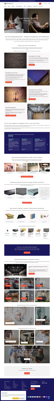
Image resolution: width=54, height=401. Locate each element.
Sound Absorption (6, 386)
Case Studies (24, 385)
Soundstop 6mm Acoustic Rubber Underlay (30, 234)
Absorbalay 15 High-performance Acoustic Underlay (45, 235)
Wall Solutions (31, 64)
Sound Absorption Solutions (10, 115)
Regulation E (15, 387)
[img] (27, 135)
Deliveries (23, 388)
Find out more (31, 273)
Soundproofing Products (7, 387)
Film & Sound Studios (7, 388)
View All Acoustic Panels (27, 202)
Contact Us (41, 6)
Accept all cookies (15, 398)
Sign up (32, 388)
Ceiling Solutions (32, 99)
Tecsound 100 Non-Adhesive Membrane (22, 234)
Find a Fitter (14, 386)
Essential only (22, 398)
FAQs (22, 387)
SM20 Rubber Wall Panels (15, 234)
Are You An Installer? (25, 389)
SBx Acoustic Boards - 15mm (38, 234)
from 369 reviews (10, 136)
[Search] (40, 4)
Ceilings (5, 385)
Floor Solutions (8, 82)
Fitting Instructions (15, 385)
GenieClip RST (7, 233)
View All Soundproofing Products (27, 176)
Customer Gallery (24, 386)
